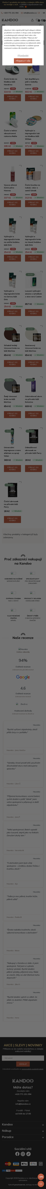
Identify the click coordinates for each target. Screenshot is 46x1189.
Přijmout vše (23, 61)
